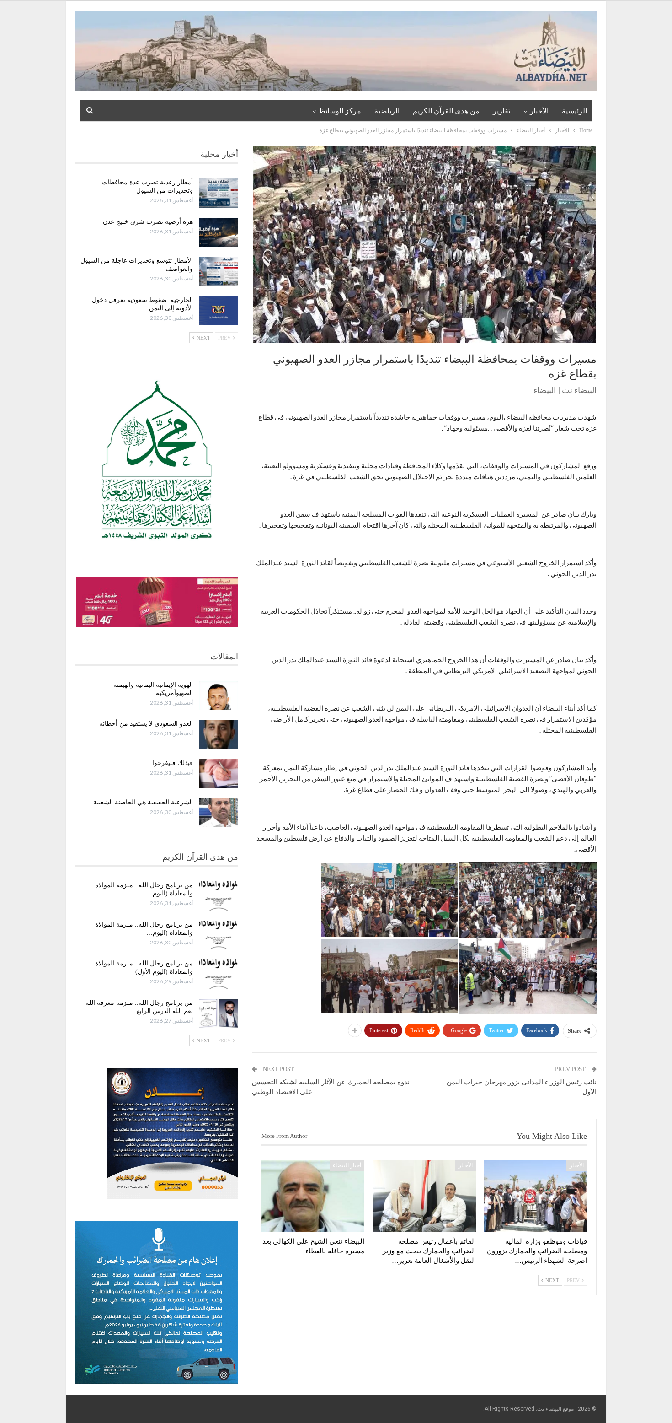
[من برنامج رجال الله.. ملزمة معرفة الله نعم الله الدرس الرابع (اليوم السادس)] (218, 1013)
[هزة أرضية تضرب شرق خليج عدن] (218, 232)
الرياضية (387, 111)
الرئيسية (574, 111)
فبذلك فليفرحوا (172, 763)
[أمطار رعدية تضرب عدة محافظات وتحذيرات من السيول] (218, 193)
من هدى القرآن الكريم (446, 111)
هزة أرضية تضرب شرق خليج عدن (148, 221)
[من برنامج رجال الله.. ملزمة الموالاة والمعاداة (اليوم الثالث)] (218, 896)
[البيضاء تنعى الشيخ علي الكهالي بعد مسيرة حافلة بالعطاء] (312, 1196)
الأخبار (539, 111)
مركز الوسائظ (340, 111)
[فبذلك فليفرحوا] (218, 773)
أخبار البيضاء (347, 1165)
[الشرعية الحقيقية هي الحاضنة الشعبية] (218, 813)
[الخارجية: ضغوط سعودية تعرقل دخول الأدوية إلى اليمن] (218, 310)
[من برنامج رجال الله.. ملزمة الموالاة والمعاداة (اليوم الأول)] (218, 974)
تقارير (501, 111)
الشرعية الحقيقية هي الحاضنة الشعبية (143, 802)
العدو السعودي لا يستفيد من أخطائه (146, 723)
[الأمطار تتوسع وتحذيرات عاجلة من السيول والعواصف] (218, 271)
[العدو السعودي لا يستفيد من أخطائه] (218, 734)
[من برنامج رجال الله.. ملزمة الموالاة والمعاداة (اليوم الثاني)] (218, 935)
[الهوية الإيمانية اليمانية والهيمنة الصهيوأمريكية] (218, 695)
